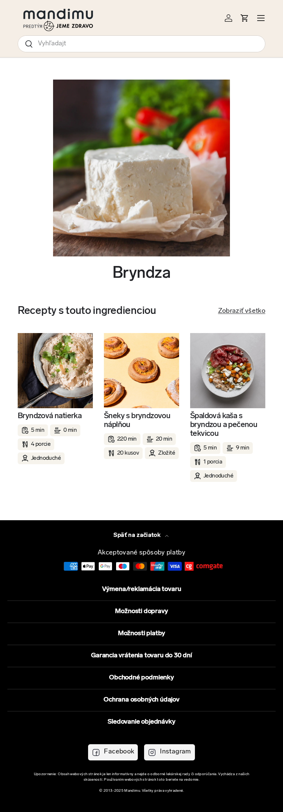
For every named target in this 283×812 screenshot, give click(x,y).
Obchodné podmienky (141, 678)
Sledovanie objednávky (141, 722)
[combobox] (141, 44)
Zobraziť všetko (241, 311)
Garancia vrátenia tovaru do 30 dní (141, 655)
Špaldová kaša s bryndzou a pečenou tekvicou (223, 425)
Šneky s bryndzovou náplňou (137, 420)
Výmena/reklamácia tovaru (141, 589)
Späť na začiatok (137, 535)
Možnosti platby (141, 633)
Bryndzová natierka (49, 416)
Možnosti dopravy (141, 611)
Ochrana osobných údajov (141, 700)
